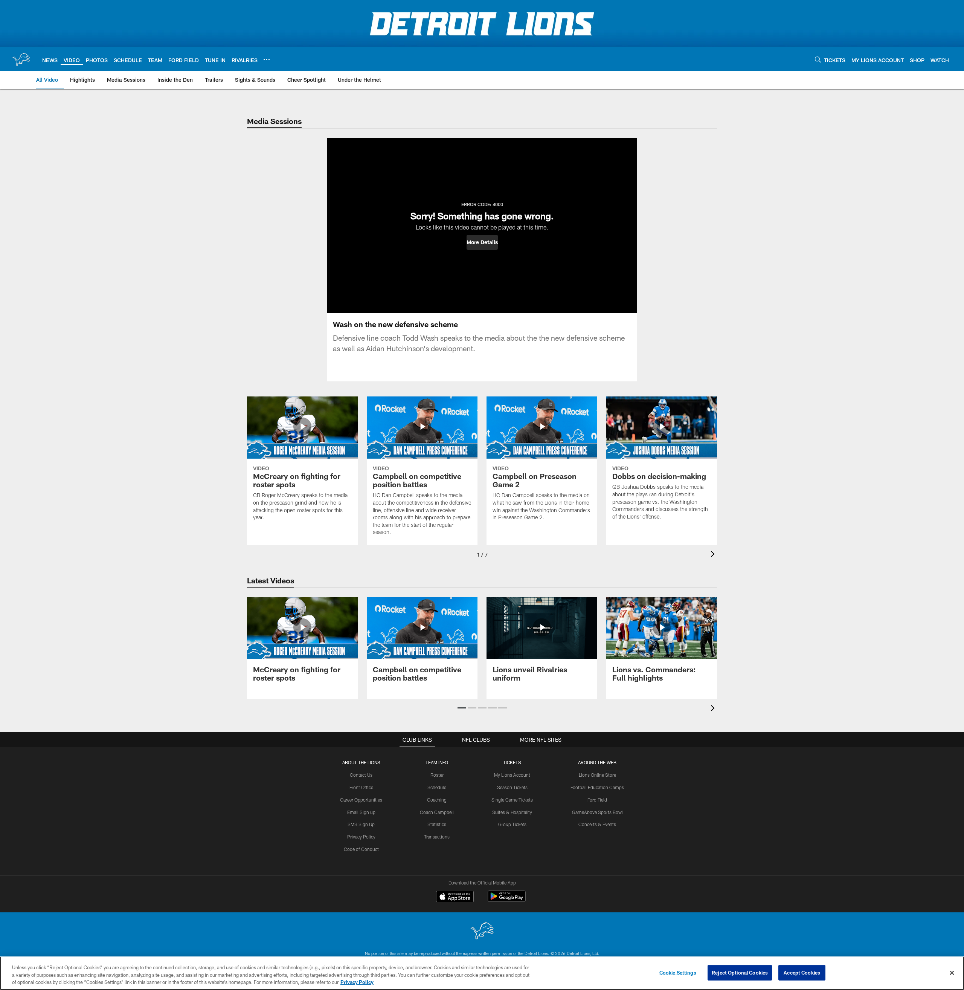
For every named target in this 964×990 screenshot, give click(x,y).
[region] (482, 973)
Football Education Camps (597, 787)
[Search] (818, 59)
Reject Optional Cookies (740, 972)
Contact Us (361, 774)
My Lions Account (512, 774)
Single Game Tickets (512, 799)
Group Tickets (512, 824)
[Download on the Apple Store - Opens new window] (454, 897)
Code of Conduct (361, 849)
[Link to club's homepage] (21, 59)
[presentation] (714, 555)
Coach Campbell (437, 812)
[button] (482, 242)
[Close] (952, 972)
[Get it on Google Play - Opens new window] (506, 900)
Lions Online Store (597, 774)
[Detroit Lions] (482, 931)
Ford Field (597, 799)
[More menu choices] (267, 60)
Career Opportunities (361, 799)
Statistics (436, 824)
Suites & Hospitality (512, 812)
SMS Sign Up (361, 824)
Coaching (437, 799)
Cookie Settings (677, 972)
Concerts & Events (597, 824)
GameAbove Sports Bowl (597, 812)
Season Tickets (512, 787)
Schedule (436, 787)
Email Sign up (361, 812)
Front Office (361, 787)
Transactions (437, 836)
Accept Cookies (802, 972)
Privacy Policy (361, 836)
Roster (437, 774)
